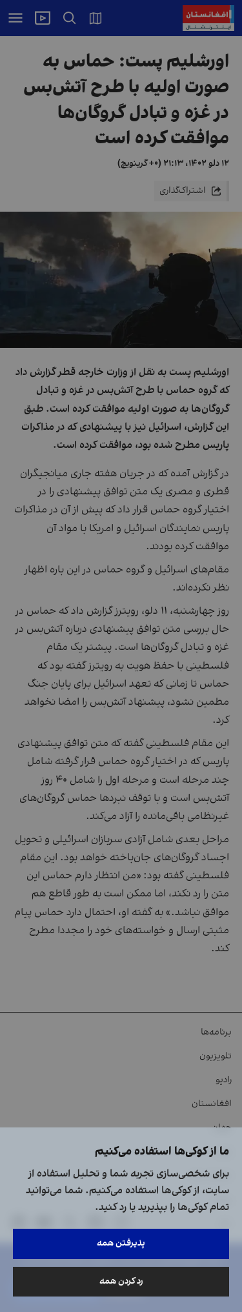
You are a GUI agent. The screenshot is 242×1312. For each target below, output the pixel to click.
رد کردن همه (121, 1281)
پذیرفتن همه (121, 1243)
